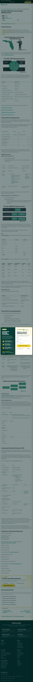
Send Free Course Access (23, 345)
